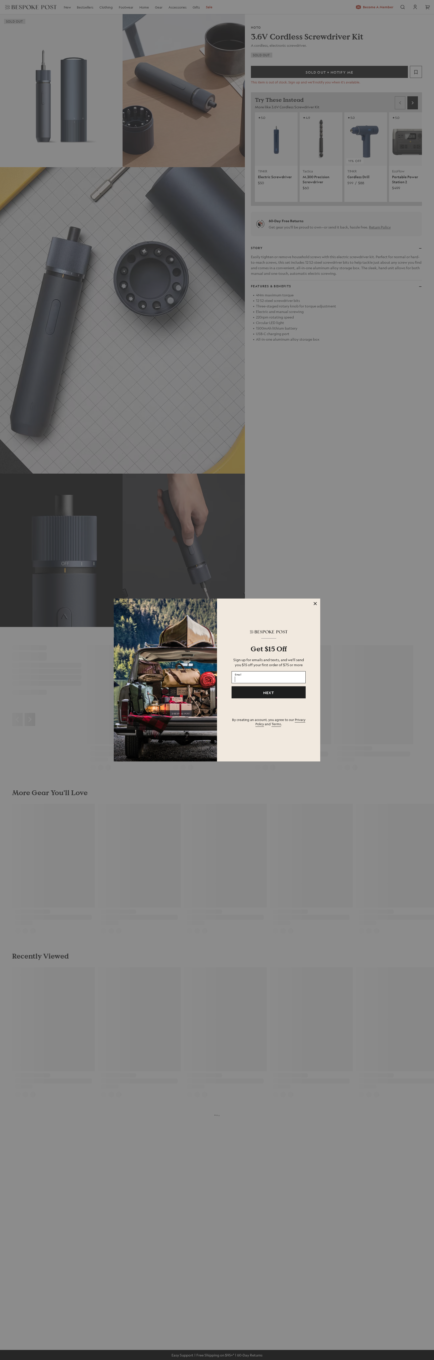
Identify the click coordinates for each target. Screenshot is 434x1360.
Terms (276, 724)
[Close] (315, 604)
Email (238, 674)
